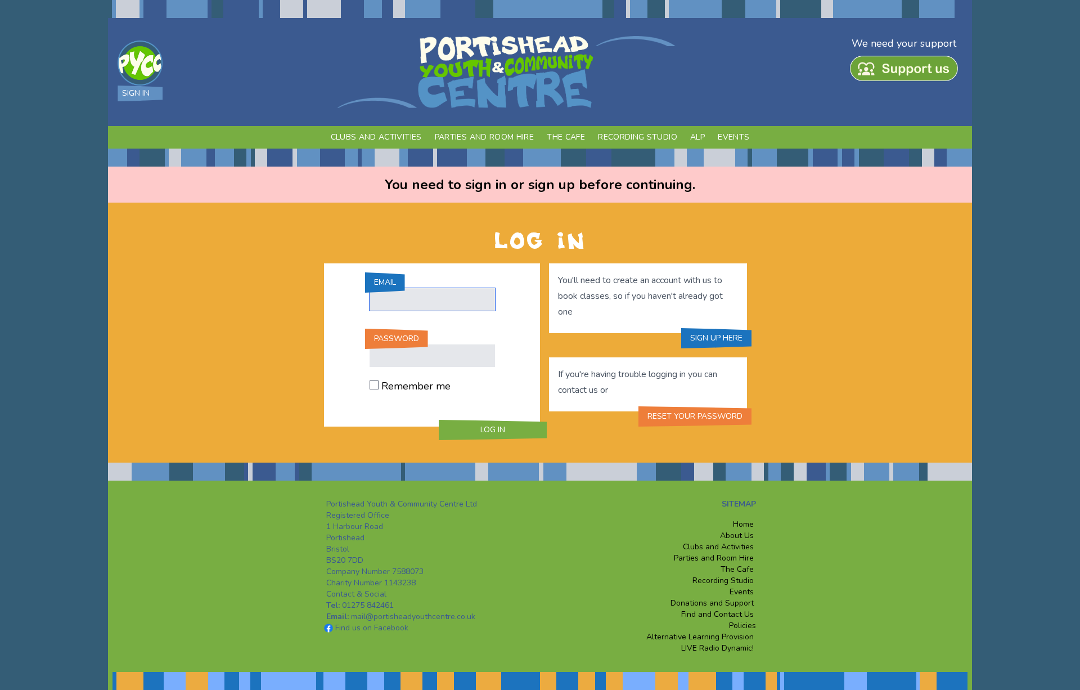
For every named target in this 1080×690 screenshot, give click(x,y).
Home (743, 524)
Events (733, 137)
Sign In (136, 93)
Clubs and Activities (376, 137)
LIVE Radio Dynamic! (717, 648)
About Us (737, 535)
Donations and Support (712, 603)
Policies (741, 625)
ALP (697, 137)
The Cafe (566, 137)
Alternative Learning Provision (701, 636)
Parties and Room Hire (484, 137)
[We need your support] (906, 72)
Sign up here (716, 338)
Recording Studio (637, 137)
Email (385, 282)
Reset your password (694, 416)
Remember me (416, 386)
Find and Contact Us (717, 614)
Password (396, 338)
